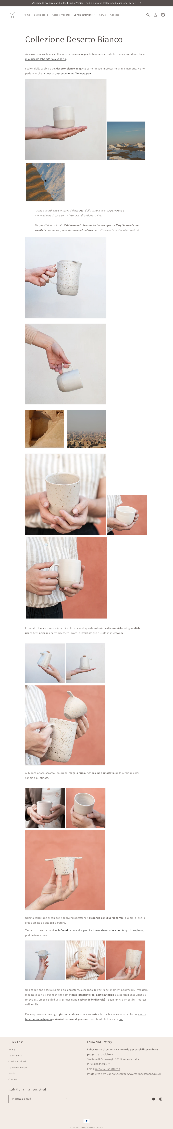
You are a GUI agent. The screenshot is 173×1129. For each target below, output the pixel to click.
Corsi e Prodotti (17, 1061)
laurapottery (81, 1127)
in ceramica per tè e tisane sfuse (83, 930)
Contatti (13, 1079)
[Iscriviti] (65, 1099)
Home (11, 1049)
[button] (84, 14)
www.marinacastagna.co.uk (144, 1074)
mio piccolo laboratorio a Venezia (45, 59)
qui (121, 1019)
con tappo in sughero (126, 930)
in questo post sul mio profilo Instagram (67, 73)
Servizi (11, 1073)
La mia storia (15, 1055)
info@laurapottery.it (107, 1069)
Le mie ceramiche (18, 1067)
